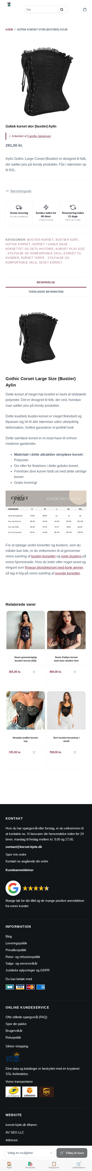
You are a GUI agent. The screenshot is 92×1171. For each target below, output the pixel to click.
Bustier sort (67, 239)
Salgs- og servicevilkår (21, 963)
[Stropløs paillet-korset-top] (25, 710)
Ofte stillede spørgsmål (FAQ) (26, 1017)
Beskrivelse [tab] (46, 282)
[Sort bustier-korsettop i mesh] (66, 710)
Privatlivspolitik (16, 950)
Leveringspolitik (16, 943)
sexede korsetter (67, 573)
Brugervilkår (14, 1030)
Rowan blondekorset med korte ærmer (54, 567)
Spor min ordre (16, 854)
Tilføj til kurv (74, 1153)
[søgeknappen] (61, 9)
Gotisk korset (18, 244)
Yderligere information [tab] (46, 291)
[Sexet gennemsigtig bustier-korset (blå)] (25, 630)
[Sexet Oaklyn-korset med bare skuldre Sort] (66, 630)
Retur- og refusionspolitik (23, 957)
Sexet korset (50, 262)
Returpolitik (13, 1037)
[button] (19, 191)
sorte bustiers (71, 556)
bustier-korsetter (43, 556)
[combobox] (41, 9)
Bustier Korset (40, 239)
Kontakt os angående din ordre (27, 861)
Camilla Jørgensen (39, 136)
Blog (9, 936)
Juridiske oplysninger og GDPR (28, 970)
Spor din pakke (16, 1024)
